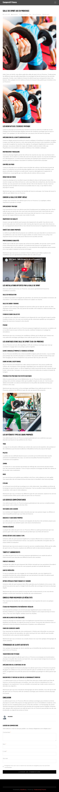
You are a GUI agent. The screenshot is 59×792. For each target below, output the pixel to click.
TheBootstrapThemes (39, 789)
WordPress (23, 789)
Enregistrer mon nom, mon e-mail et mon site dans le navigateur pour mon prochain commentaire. (27, 766)
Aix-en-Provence (37, 14)
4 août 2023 (7, 14)
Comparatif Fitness (10, 2)
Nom (4, 744)
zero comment (24, 14)
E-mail (5, 751)
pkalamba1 (15, 14)
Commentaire (7, 732)
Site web (5, 758)
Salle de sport (45, 14)
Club (30, 14)
